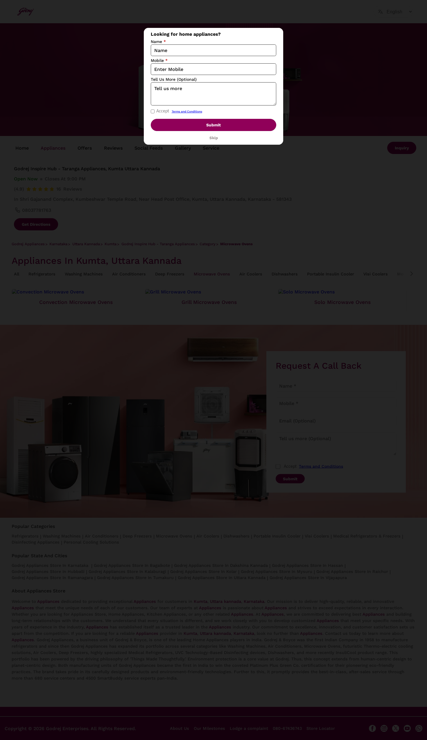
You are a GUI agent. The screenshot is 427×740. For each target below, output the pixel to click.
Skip (213, 138)
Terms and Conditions (187, 111)
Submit (213, 125)
